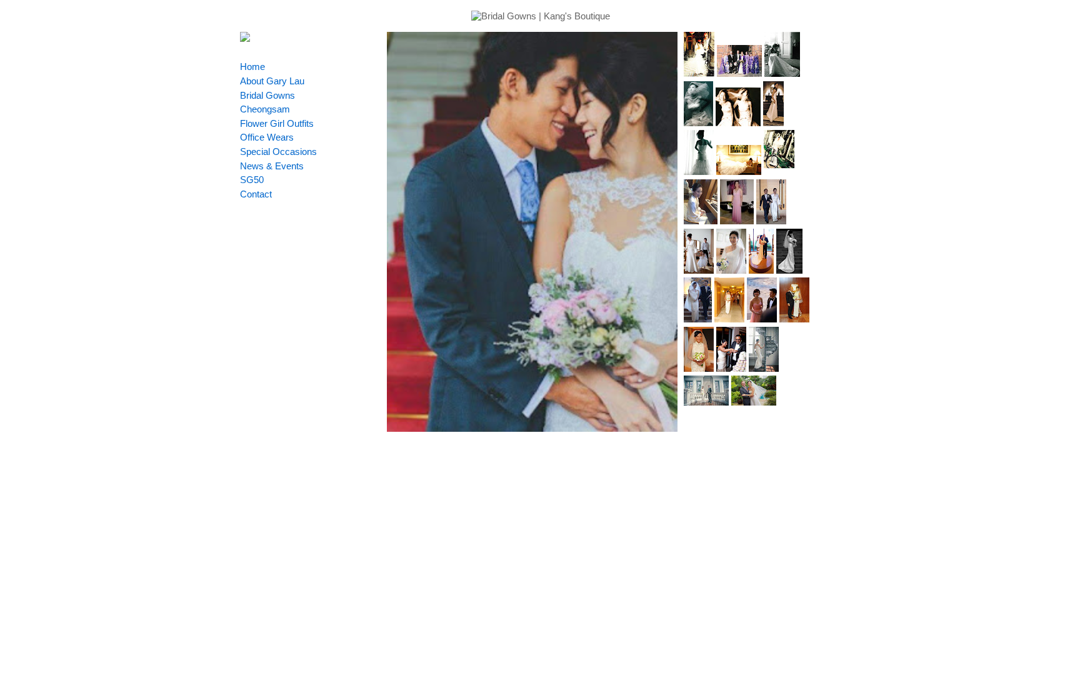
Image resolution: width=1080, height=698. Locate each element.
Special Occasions (278, 151)
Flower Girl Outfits (277, 123)
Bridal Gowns (267, 95)
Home (252, 66)
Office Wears (267, 137)
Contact (256, 194)
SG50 (252, 179)
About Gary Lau (272, 81)
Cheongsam (265, 109)
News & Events (272, 166)
